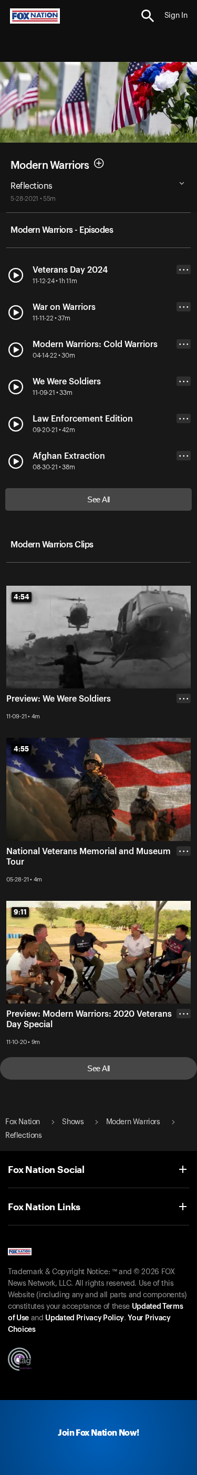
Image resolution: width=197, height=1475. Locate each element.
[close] (184, 893)
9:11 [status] (20, 912)
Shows (73, 1122)
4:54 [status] (21, 597)
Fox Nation (22, 1122)
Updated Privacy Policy (84, 1318)
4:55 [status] (21, 749)
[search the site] (148, 16)
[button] (148, 16)
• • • (184, 270)
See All (98, 499)
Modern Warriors (50, 165)
